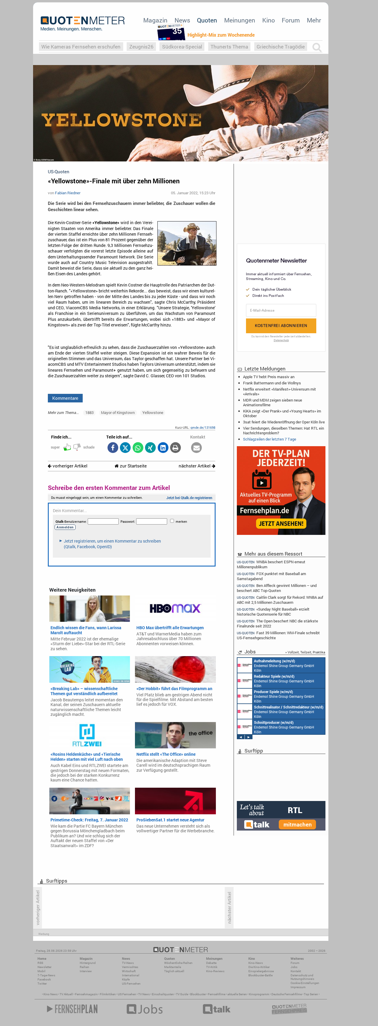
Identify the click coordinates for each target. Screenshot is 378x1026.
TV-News (128, 963)
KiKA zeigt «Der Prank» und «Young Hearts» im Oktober (282, 413)
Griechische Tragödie (281, 46)
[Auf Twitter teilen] (125, 448)
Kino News (50, 994)
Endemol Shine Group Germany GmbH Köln (284, 665)
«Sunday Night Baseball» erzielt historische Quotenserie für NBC (273, 611)
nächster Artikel (195, 466)
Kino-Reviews (215, 971)
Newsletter (44, 967)
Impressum (298, 987)
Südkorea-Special (182, 46)
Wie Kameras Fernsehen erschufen (80, 46)
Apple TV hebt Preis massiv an (268, 376)
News (182, 20)
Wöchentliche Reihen (178, 963)
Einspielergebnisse (261, 971)
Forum (291, 20)
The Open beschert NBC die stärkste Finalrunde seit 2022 (277, 623)
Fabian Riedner (67, 192)
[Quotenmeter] (82, 23)
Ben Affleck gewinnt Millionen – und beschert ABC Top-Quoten (277, 588)
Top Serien (311, 994)
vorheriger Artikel (69, 466)
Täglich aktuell (174, 971)
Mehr (314, 20)
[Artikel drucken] (175, 448)
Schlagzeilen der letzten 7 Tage (269, 439)
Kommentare (65, 398)
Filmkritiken (108, 994)
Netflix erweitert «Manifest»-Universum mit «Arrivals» (279, 391)
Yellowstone (152, 412)
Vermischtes (130, 967)
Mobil (41, 971)
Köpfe (126, 979)
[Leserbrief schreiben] (196, 448)
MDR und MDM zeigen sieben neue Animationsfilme (272, 402)
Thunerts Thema (229, 46)
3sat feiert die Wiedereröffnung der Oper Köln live (284, 422)
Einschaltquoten (163, 994)
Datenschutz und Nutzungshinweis (302, 977)
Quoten (207, 20)
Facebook (44, 979)
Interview (86, 971)
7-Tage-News (46, 975)
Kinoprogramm (259, 994)
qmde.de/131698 (202, 427)
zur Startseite (133, 466)
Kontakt (296, 971)
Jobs (294, 967)
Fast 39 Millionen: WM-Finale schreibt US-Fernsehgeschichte (278, 635)
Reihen (84, 967)
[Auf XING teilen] (150, 448)
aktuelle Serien (237, 994)
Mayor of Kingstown (118, 412)
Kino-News (255, 963)
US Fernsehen (127, 994)
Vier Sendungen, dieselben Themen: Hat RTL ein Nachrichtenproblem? (283, 430)
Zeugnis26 (141, 46)
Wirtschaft (129, 971)
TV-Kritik (211, 967)
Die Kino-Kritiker (259, 967)
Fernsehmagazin (86, 994)
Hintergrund (88, 963)
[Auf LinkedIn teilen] (163, 448)
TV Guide (182, 994)
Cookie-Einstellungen (305, 983)
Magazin (155, 20)
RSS (40, 963)
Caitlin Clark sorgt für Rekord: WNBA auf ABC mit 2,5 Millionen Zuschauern (280, 600)
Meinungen (239, 20)
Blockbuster (198, 994)
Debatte (211, 963)
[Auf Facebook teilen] (112, 448)
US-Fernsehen (131, 983)
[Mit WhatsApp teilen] (137, 448)
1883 (89, 412)
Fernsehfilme (216, 994)
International (130, 975)
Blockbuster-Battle (260, 975)
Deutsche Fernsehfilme (286, 994)
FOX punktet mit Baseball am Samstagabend (271, 576)
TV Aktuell (66, 994)
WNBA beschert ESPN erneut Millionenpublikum (271, 564)
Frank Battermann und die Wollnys (272, 383)
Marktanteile (172, 967)
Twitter (42, 983)
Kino (268, 20)
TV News (144, 994)
